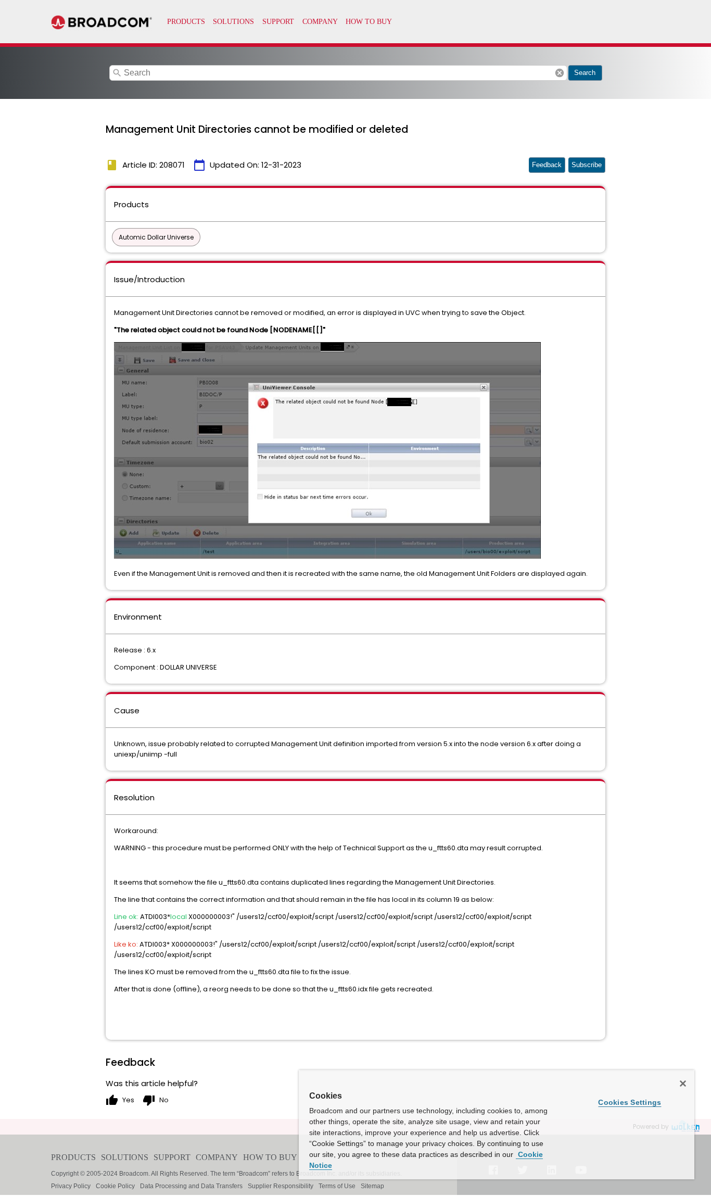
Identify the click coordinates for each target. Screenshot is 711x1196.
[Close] (683, 1083)
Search (584, 73)
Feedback (547, 165)
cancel (559, 73)
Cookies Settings (629, 1102)
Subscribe (587, 165)
